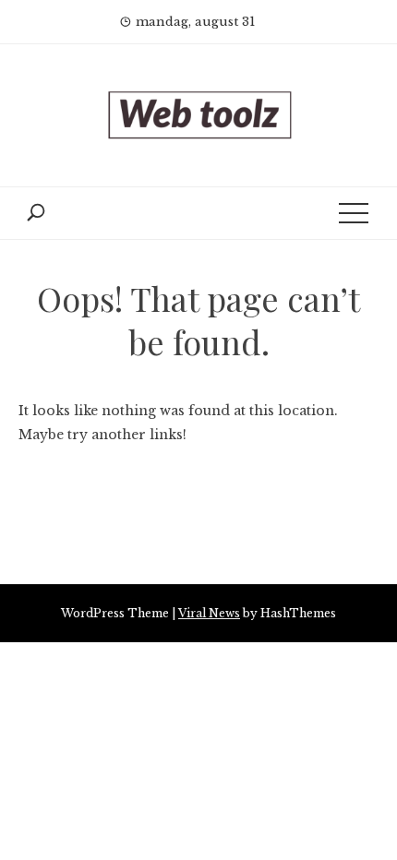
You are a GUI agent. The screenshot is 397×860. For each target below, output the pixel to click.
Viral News (209, 613)
